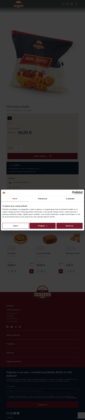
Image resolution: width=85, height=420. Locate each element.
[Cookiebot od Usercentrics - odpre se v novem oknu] (73, 192)
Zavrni (15, 226)
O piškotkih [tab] (70, 199)
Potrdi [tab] (14, 199)
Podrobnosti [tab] (42, 199)
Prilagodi (41, 226)
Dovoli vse (69, 226)
